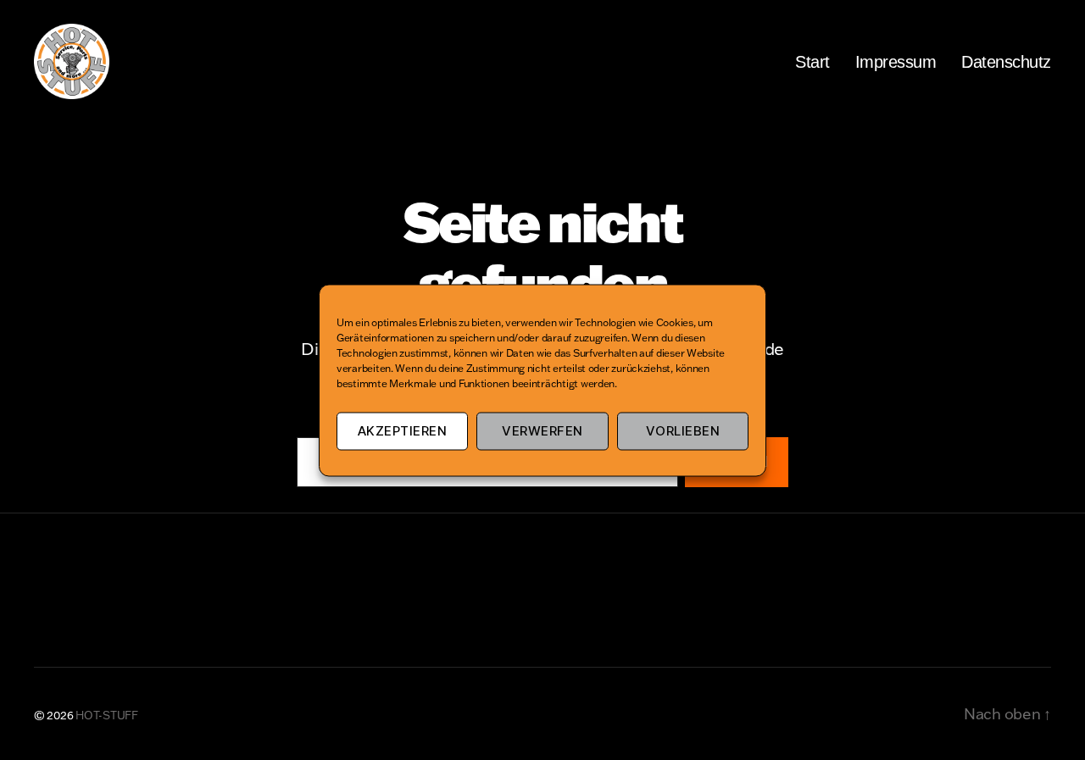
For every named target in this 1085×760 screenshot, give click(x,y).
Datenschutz (1006, 62)
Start (812, 62)
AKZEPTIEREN (403, 431)
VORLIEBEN (683, 431)
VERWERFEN (542, 431)
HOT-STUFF (106, 715)
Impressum (896, 62)
